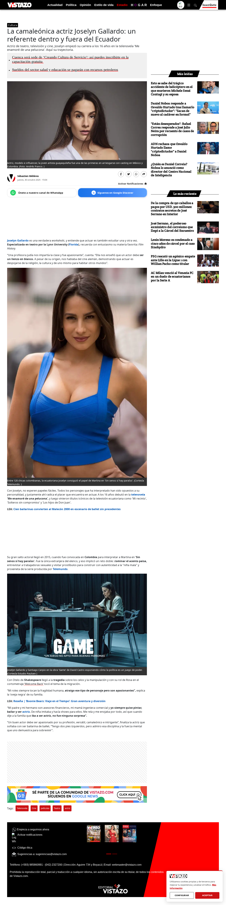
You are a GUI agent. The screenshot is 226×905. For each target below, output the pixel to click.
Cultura (12, 25)
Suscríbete (209, 5)
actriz (26, 712)
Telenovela (22, 808)
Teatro (57, 808)
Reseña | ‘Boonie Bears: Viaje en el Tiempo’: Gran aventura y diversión (59, 701)
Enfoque (156, 5)
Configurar (182, 895)
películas (45, 808)
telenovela (138, 494)
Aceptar (207, 895)
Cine (34, 808)
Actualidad (55, 5)
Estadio (122, 5)
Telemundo (60, 569)
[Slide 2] (114, 854)
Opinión (85, 5)
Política (71, 5)
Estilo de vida (103, 5)
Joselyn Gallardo (18, 240)
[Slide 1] (108, 854)
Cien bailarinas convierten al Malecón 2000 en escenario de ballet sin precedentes (67, 509)
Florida (73, 244)
